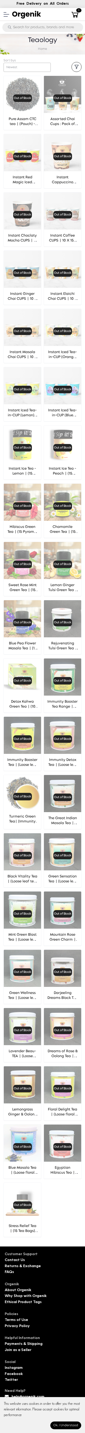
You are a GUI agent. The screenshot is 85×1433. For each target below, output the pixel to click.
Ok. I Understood (65, 1425)
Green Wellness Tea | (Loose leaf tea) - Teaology (22, 998)
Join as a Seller (18, 1350)
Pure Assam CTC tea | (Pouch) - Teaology (22, 124)
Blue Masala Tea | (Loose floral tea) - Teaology (22, 1173)
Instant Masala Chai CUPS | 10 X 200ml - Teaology (23, 357)
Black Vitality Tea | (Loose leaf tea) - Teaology (22, 881)
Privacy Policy (17, 1326)
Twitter (11, 1380)
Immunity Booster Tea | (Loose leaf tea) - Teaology (22, 765)
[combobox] (27, 67)
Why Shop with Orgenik (26, 1296)
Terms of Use (16, 1320)
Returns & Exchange (23, 1266)
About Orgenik (18, 1290)
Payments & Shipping (23, 1344)
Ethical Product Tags (23, 1302)
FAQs (9, 1272)
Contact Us (15, 1260)
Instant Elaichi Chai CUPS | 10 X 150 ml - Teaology (63, 299)
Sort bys (10, 60)
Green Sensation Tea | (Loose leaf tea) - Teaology (62, 881)
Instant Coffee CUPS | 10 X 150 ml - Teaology (62, 240)
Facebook (14, 1374)
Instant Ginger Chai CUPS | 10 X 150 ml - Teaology (23, 299)
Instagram (14, 1368)
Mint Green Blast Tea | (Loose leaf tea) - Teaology (22, 939)
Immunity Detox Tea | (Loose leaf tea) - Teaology (62, 765)
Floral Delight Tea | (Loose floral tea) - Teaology (62, 1114)
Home (42, 49)
